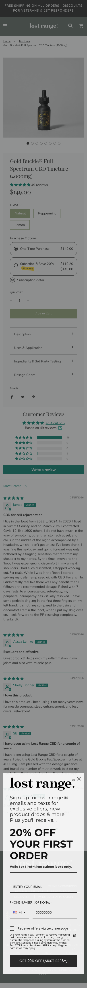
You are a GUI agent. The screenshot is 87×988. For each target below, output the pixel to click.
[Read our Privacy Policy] (74, 935)
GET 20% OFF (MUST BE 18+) (43, 960)
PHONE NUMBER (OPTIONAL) (31, 902)
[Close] (79, 778)
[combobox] (19, 912)
